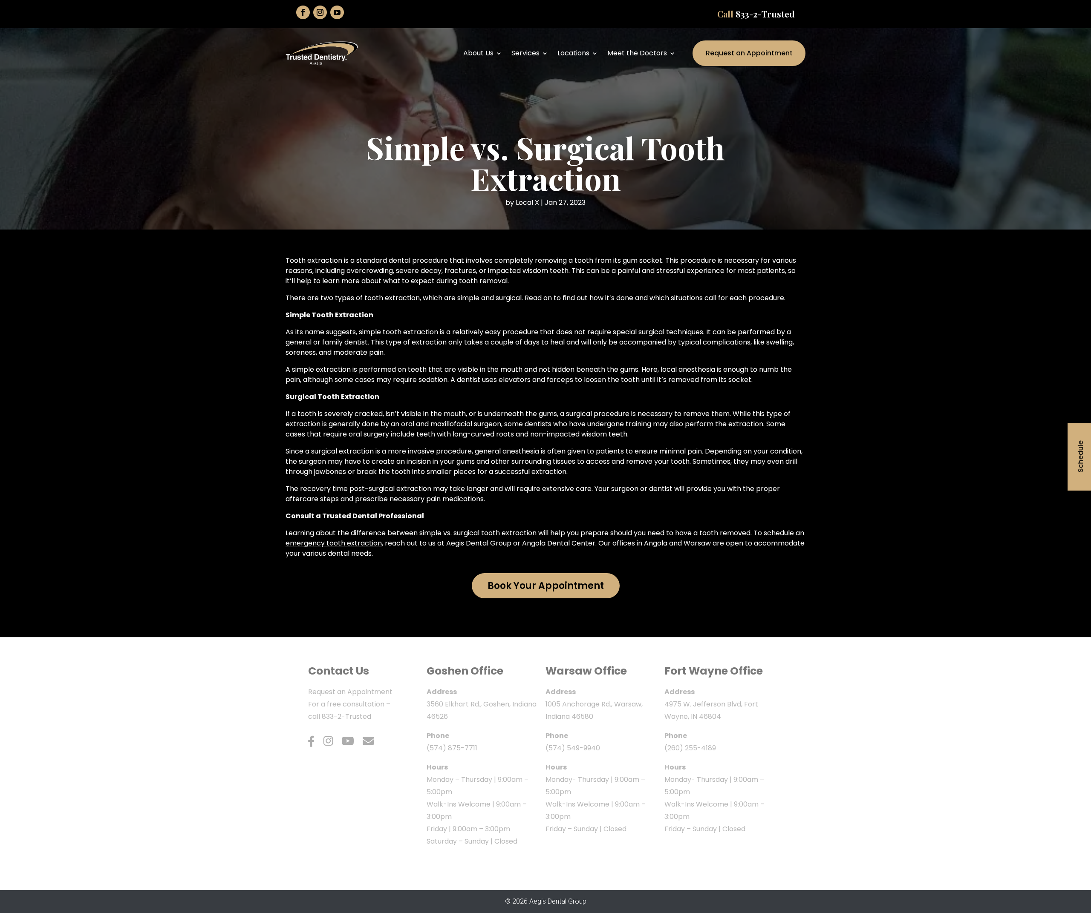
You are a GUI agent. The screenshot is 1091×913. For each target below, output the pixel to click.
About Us (478, 53)
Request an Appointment (749, 53)
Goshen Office (465, 670)
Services (525, 53)
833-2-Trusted (765, 14)
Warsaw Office (586, 670)
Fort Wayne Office (713, 670)
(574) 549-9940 (573, 748)
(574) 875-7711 (452, 748)
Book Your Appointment (546, 585)
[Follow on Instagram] (320, 12)
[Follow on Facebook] (303, 12)
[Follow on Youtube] (337, 12)
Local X (527, 202)
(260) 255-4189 (690, 748)
